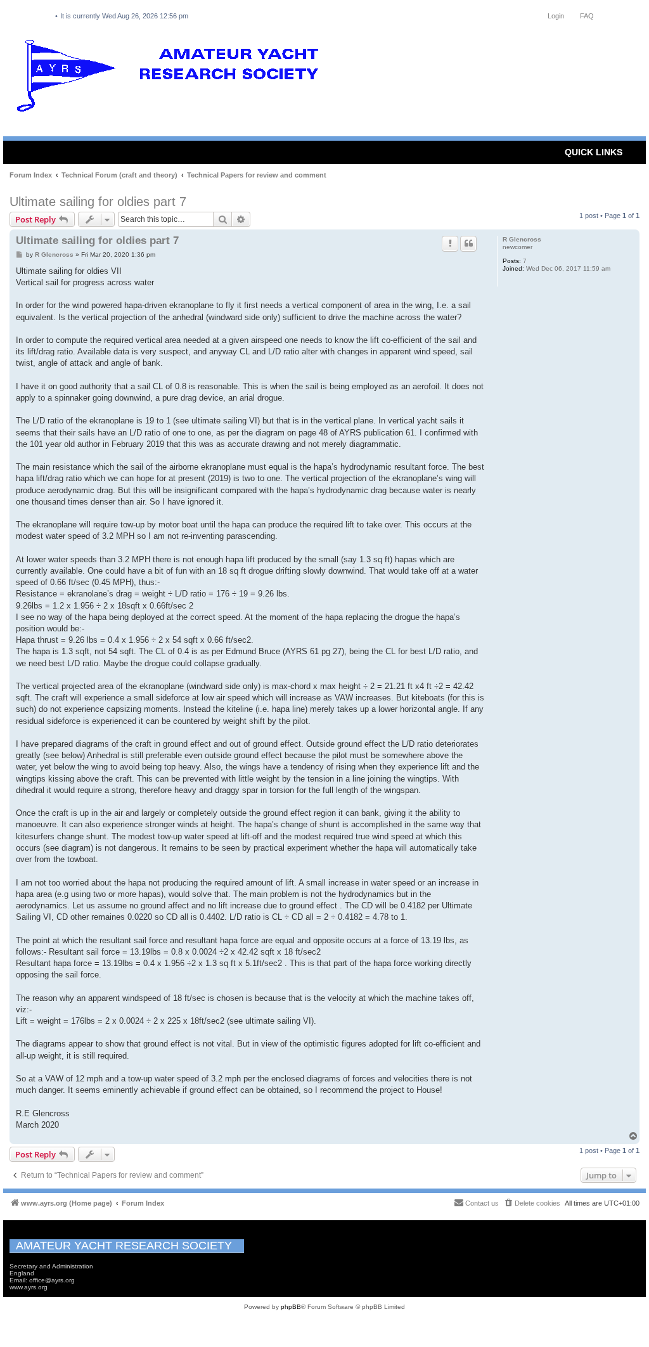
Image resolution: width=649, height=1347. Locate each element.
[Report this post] (450, 243)
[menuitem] (531, 1203)
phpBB (291, 1306)
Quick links (593, 152)
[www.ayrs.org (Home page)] (171, 79)
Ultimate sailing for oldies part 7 (98, 202)
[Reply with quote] (468, 243)
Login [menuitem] (556, 16)
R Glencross (522, 239)
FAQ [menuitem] (587, 16)
